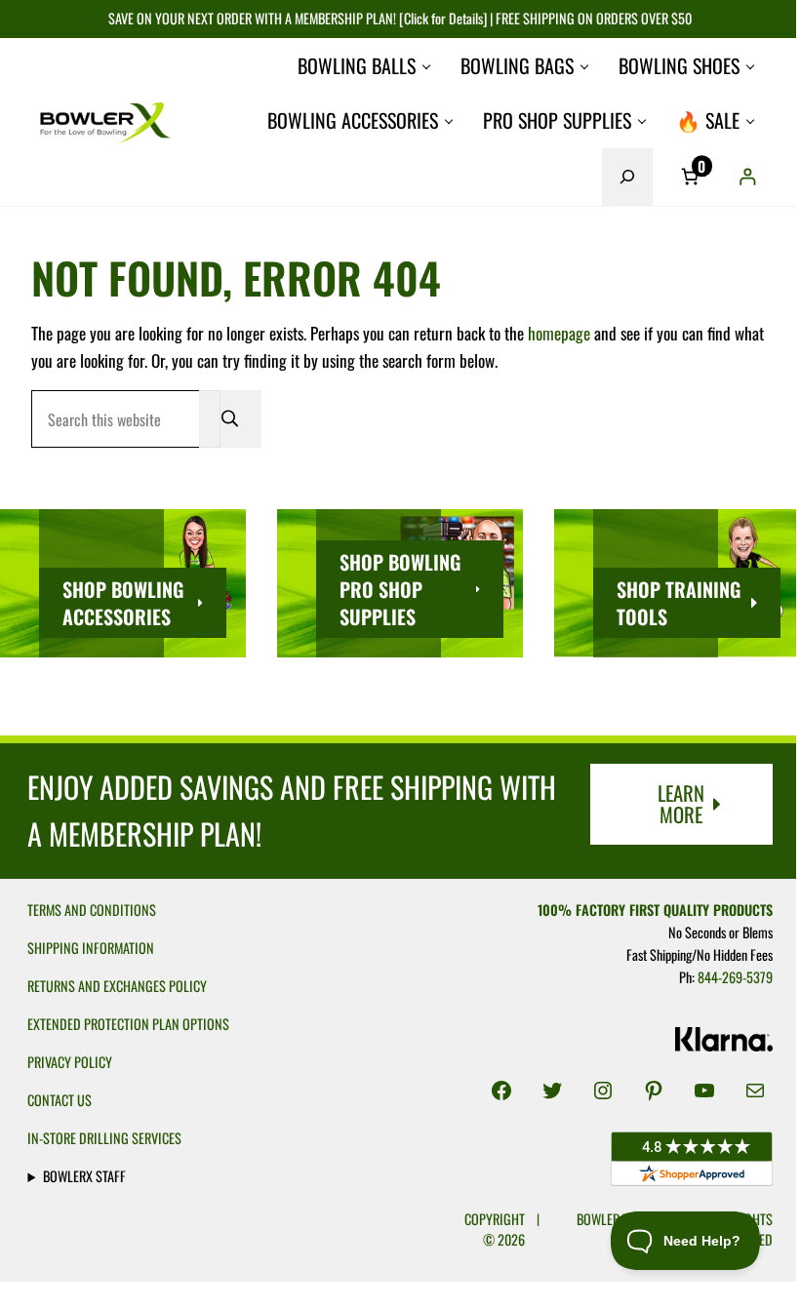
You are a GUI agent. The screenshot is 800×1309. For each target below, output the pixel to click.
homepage (559, 332)
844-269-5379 (725, 977)
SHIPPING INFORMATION (90, 947)
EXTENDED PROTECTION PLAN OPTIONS (128, 1023)
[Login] (747, 177)
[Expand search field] (627, 177)
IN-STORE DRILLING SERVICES (104, 1138)
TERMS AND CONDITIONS (91, 909)
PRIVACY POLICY (69, 1061)
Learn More (681, 803)
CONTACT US (59, 1100)
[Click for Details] (441, 18)
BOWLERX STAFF (84, 1176)
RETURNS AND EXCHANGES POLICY (117, 985)
